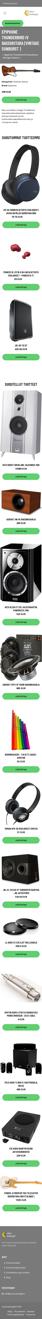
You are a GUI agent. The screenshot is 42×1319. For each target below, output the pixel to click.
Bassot (25, 81)
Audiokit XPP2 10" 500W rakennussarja (21, 684)
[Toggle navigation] (5, 13)
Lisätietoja (21, 100)
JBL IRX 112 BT (21, 345)
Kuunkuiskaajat (13, 1263)
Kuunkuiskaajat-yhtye (15, 1267)
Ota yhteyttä (19, 1311)
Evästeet (30, 1311)
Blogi (8, 1277)
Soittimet (17, 81)
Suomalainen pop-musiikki (18, 1272)
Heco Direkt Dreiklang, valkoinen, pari (21, 464)
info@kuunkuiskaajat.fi (10, 3)
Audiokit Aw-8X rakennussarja (21, 519)
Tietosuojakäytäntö (15, 1314)
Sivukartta (30, 1314)
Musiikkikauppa (12, 23)
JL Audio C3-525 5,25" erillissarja (21, 942)
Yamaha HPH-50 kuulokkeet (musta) (21, 828)
